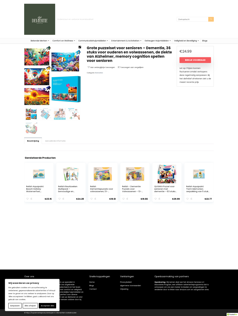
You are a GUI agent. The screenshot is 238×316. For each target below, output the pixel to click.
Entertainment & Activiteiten (125, 40)
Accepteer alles (47, 305)
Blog (91, 285)
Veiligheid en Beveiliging (185, 40)
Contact (93, 289)
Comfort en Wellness (62, 40)
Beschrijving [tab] (33, 141)
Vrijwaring (124, 289)
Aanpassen (15, 305)
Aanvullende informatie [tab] (55, 141)
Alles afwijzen (30, 305)
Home (92, 282)
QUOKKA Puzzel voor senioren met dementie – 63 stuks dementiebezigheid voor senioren (164, 191)
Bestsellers (99, 73)
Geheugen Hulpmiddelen (157, 40)
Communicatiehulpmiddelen (92, 40)
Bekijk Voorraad (195, 60)
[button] (80, 47)
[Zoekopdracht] (211, 19)
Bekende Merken (39, 40)
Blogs (204, 40)
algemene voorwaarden (130, 285)
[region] (32, 295)
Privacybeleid (126, 282)
